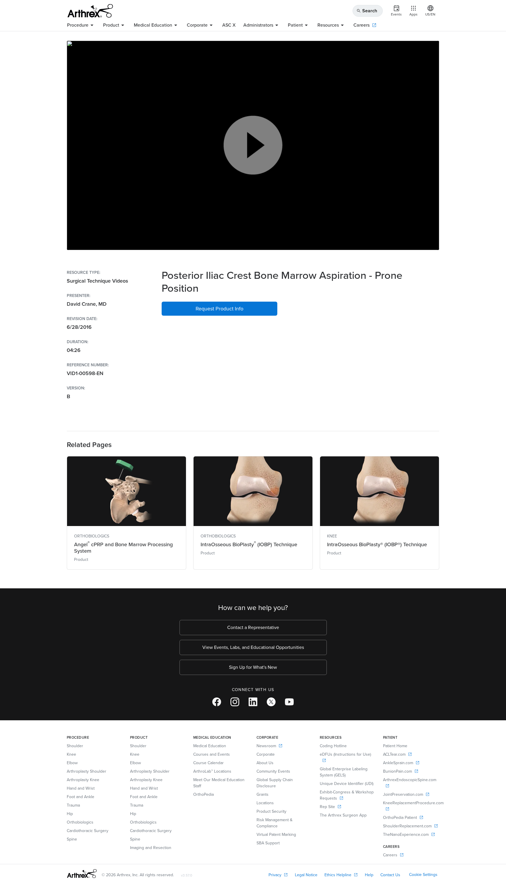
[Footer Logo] (82, 873)
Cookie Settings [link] (423, 875)
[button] (219, 309)
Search (366, 10)
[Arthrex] (90, 11)
